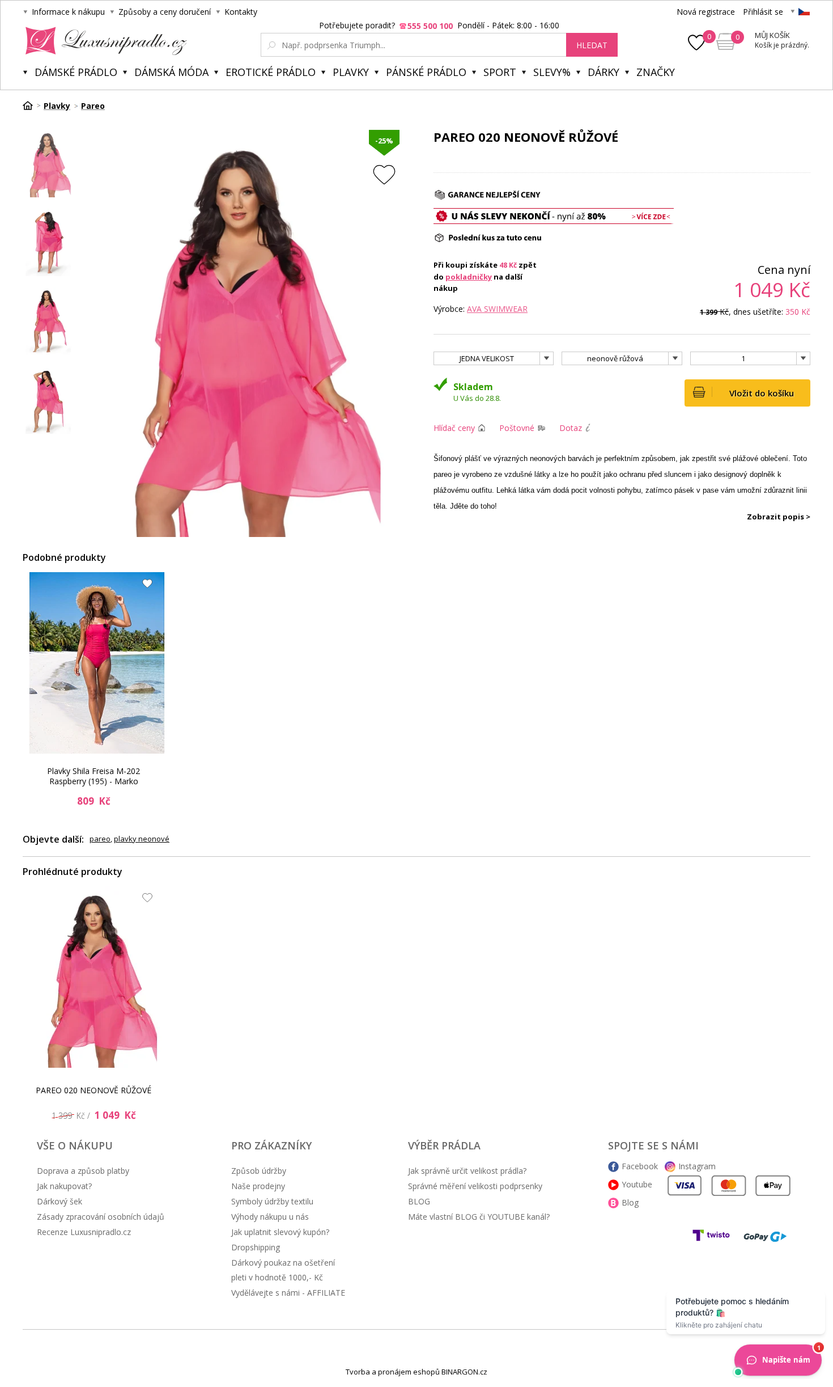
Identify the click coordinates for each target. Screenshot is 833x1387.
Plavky (351, 72)
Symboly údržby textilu (272, 1201)
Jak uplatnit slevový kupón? (280, 1232)
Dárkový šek (59, 1201)
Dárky (603, 72)
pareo (100, 839)
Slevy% (552, 72)
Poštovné (516, 427)
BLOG (419, 1201)
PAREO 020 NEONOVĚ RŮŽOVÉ (93, 1090)
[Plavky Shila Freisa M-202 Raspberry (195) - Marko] (96, 663)
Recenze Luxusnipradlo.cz (84, 1232)
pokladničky (468, 277)
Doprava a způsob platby (83, 1170)
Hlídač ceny (454, 427)
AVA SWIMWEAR (497, 308)
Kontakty (240, 11)
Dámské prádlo (76, 72)
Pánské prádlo (426, 72)
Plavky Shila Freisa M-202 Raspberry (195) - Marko (93, 776)
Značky (655, 72)
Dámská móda (171, 72)
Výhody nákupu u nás (270, 1216)
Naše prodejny (258, 1186)
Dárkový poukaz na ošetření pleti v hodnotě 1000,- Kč (283, 1270)
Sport (499, 72)
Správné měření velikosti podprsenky (475, 1186)
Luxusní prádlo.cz (102, 41)
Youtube (637, 1184)
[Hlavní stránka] (32, 105)
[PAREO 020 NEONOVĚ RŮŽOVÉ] (96, 977)
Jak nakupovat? (64, 1186)
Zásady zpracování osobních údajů (100, 1216)
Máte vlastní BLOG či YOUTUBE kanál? (479, 1216)
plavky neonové (141, 839)
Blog (630, 1202)
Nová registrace (706, 11)
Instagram (697, 1166)
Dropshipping (255, 1247)
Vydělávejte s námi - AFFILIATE (288, 1292)
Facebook (640, 1166)
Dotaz (570, 427)
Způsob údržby (258, 1170)
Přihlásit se (763, 11)
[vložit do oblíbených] (384, 174)
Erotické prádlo (271, 72)
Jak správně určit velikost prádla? (467, 1170)
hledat (591, 45)
